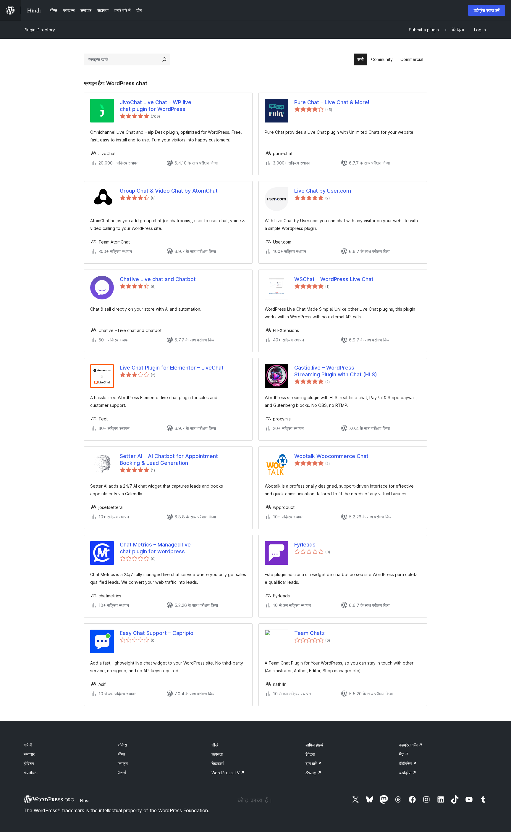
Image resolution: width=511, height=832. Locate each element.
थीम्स (121, 754)
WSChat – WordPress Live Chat (333, 279)
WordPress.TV (228, 772)
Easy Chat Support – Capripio (156, 633)
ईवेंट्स (310, 754)
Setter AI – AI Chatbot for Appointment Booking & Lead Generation (169, 459)
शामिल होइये (314, 744)
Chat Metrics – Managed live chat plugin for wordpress (155, 547)
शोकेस (122, 744)
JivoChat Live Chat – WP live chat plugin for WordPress (155, 105)
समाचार (29, 754)
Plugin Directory (39, 29)
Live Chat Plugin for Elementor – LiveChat (172, 368)
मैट (404, 754)
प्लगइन (123, 763)
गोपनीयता (31, 772)
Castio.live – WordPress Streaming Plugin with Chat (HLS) (335, 371)
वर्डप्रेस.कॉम (411, 744)
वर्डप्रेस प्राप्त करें (486, 10)
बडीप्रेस (407, 772)
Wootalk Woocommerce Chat (331, 456)
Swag (313, 772)
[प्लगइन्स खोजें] (164, 59)
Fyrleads (305, 544)
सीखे (214, 744)
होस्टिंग (29, 763)
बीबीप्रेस (408, 763)
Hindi (84, 800)
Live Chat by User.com (322, 191)
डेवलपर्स (217, 763)
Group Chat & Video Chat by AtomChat (169, 191)
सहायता (217, 754)
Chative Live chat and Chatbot (158, 279)
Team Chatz (309, 633)
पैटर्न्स (122, 772)
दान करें (313, 763)
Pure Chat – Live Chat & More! (331, 102)
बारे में (28, 744)
